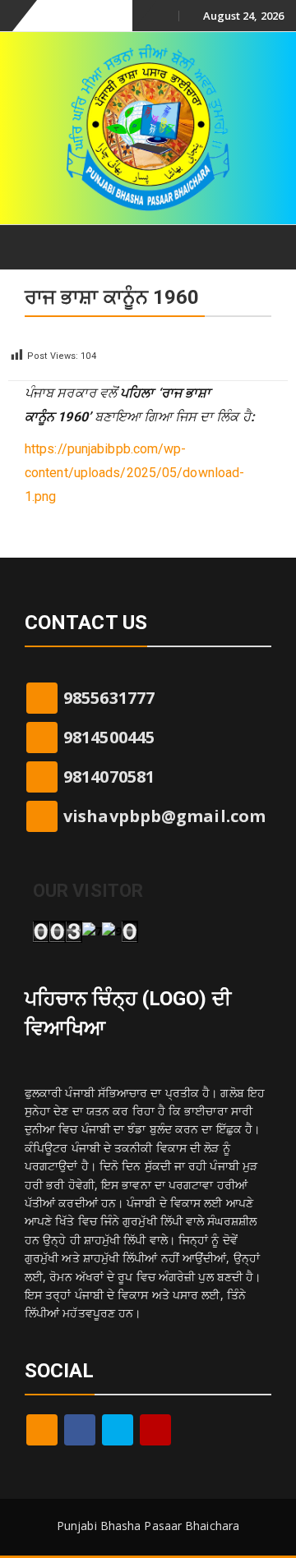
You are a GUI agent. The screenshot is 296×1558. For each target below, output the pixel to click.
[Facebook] (79, 1429)
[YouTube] (155, 1429)
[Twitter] (117, 1429)
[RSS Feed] (42, 1429)
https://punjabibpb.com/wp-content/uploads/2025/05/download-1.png (134, 472)
